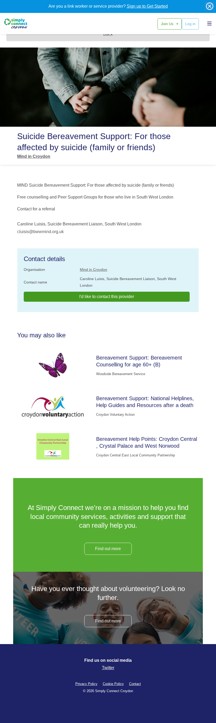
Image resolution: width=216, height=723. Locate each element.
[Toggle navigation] (208, 23)
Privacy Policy (86, 684)
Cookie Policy (113, 684)
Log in (190, 24)
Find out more (108, 548)
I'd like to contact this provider (106, 296)
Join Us (167, 24)
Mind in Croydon (33, 156)
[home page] (22, 23)
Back (108, 34)
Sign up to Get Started (147, 6)
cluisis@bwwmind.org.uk (40, 231)
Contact (135, 684)
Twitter (108, 667)
